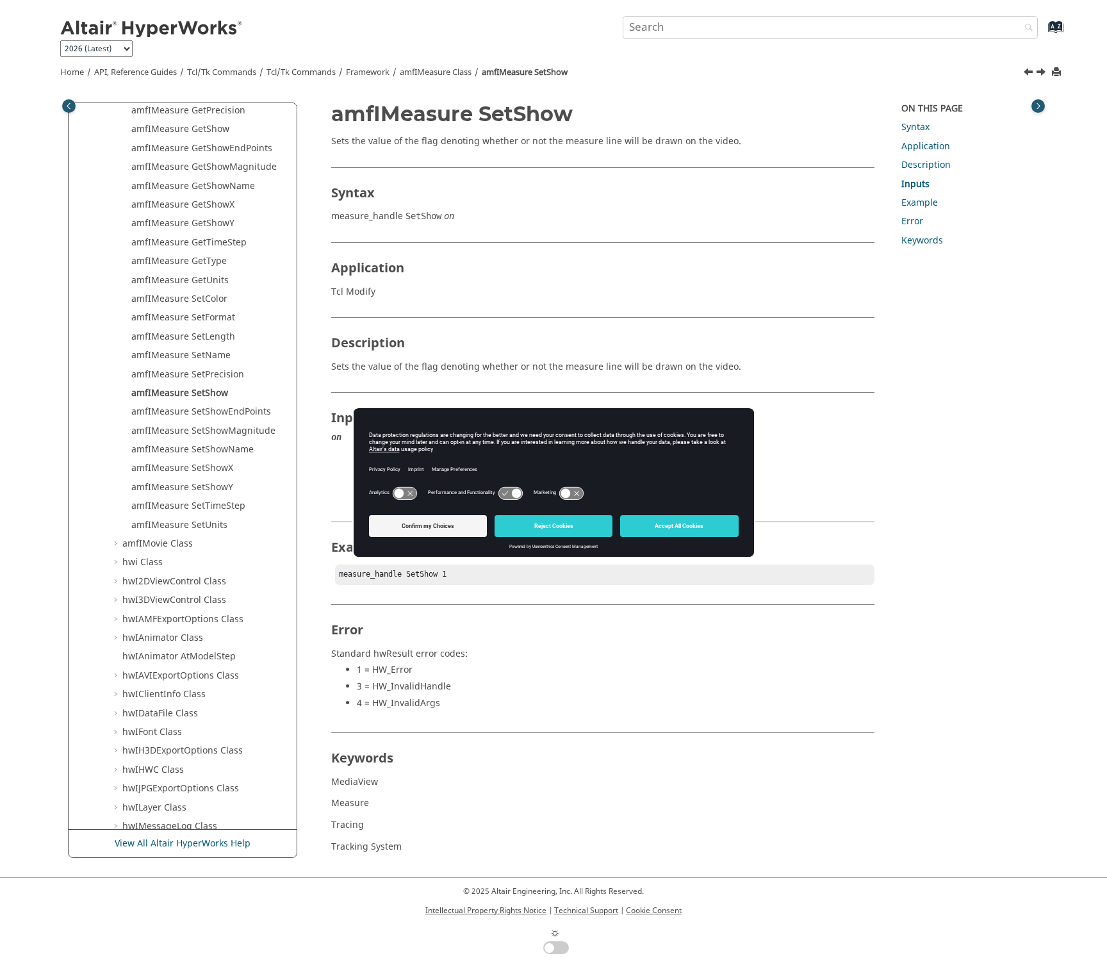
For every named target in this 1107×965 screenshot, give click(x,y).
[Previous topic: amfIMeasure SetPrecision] (1029, 73)
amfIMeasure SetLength (183, 336)
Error (912, 221)
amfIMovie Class (157, 543)
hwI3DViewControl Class (174, 600)
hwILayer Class (154, 807)
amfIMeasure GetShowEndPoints (201, 148)
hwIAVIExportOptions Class (180, 675)
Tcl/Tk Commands (221, 72)
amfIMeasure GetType (179, 261)
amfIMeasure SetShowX (182, 468)
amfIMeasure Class (436, 72)
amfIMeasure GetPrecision (188, 110)
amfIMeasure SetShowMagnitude (203, 431)
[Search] (1026, 28)
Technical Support (586, 910)
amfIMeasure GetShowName (193, 186)
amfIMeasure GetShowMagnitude (204, 167)
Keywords (922, 240)
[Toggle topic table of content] (1038, 106)
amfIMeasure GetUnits (180, 280)
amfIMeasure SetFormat (183, 317)
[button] (126, 110)
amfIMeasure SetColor (179, 299)
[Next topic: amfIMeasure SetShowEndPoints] (1042, 73)
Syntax (915, 127)
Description (926, 165)
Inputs (915, 184)
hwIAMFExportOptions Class (182, 619)
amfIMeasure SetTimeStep (188, 506)
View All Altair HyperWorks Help (182, 843)
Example (919, 203)
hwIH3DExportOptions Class (182, 750)
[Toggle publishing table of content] (69, 106)
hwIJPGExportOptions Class (180, 788)
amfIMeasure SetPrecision (187, 374)
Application (925, 146)
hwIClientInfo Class (164, 694)
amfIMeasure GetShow (180, 129)
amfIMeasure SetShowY (182, 487)
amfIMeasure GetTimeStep (189, 242)
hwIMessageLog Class (169, 826)
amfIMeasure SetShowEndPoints (201, 411)
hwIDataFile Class (160, 713)
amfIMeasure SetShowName (192, 449)
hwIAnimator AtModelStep (179, 656)
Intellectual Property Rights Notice (485, 910)
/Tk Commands (301, 72)
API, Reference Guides (135, 72)
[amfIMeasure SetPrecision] (1029, 73)
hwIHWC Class (153, 770)
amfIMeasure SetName (181, 355)
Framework (368, 72)
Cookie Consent (654, 910)
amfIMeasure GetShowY (182, 223)
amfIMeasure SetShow (525, 72)
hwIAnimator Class (162, 638)
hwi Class (142, 562)
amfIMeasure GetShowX (182, 204)
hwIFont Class (152, 732)
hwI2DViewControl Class (174, 581)
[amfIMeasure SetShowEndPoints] (1042, 73)
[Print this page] (1058, 72)
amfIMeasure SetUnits (179, 525)
